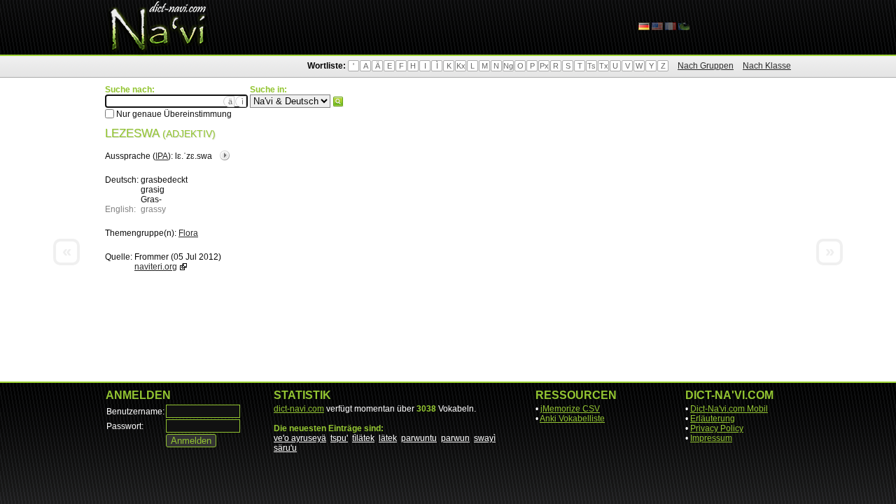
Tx (603, 66)
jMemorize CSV (570, 409)
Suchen (338, 101)
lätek (388, 438)
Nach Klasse (767, 66)
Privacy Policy (716, 428)
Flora (188, 233)
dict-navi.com (299, 409)
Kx (460, 66)
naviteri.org (155, 267)
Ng (508, 66)
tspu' (339, 438)
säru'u (285, 448)
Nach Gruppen (706, 66)
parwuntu (419, 438)
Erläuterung (712, 419)
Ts (591, 66)
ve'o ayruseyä (300, 438)
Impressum (711, 438)
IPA (161, 156)
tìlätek (363, 438)
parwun (455, 438)
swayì (485, 438)
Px (544, 66)
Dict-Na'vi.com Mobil (729, 409)
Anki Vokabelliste (572, 419)
